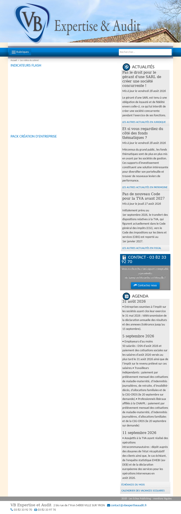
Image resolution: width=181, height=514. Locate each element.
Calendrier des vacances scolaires (143, 490)
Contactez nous (147, 285)
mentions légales (162, 498)
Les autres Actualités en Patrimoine (145, 187)
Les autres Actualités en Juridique (144, 122)
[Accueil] (90, 24)
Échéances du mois (133, 484)
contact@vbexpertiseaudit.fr (129, 505)
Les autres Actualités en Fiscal (141, 248)
